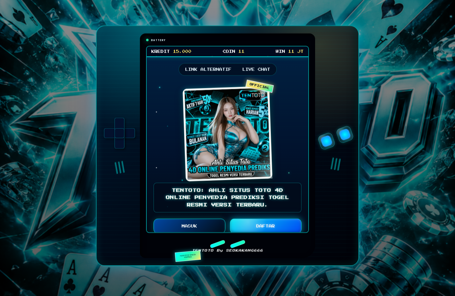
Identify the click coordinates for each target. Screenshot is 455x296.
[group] (119, 134)
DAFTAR (265, 227)
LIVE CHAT (256, 70)
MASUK (189, 227)
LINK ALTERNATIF (208, 70)
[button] (217, 245)
